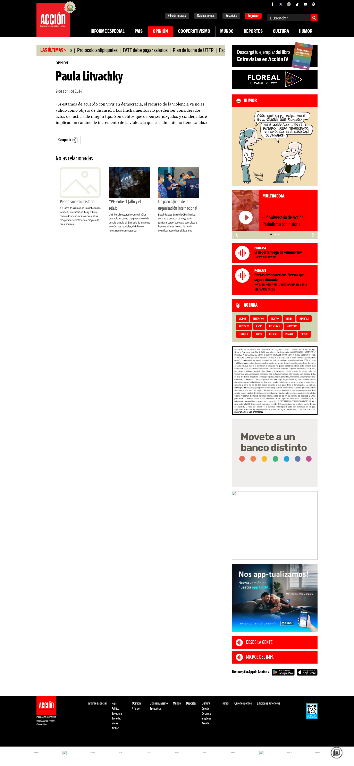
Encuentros (155, 708)
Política (115, 708)
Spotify (313, 4)
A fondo (136, 708)
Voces (115, 723)
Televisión (258, 319)
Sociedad (116, 718)
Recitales (244, 326)
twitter (280, 4)
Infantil (289, 334)
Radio (259, 326)
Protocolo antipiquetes (80, 50)
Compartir (64, 140)
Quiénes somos (205, 16)
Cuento (205, 708)
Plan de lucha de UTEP (176, 50)
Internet (273, 334)
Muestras (292, 326)
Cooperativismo (194, 31)
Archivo (115, 728)
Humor (305, 31)
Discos (304, 334)
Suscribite (231, 16)
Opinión (160, 31)
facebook (272, 4)
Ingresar (253, 16)
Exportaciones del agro (222, 50)
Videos (242, 319)
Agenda (205, 723)
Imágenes (206, 718)
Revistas (304, 319)
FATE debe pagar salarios (128, 50)
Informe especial (108, 31)
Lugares (243, 334)
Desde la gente (259, 642)
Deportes (253, 31)
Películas (274, 326)
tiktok (297, 4)
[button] (271, 234)
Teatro (275, 319)
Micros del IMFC (260, 657)
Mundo (227, 31)
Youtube (305, 4)
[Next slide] (312, 525)
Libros (258, 334)
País (139, 31)
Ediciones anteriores (268, 703)
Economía (117, 713)
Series (289, 319)
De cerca (206, 713)
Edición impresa (177, 16)
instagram (289, 4)
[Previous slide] (237, 525)
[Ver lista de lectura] (336, 753)
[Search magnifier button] (314, 17)
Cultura (281, 31)
